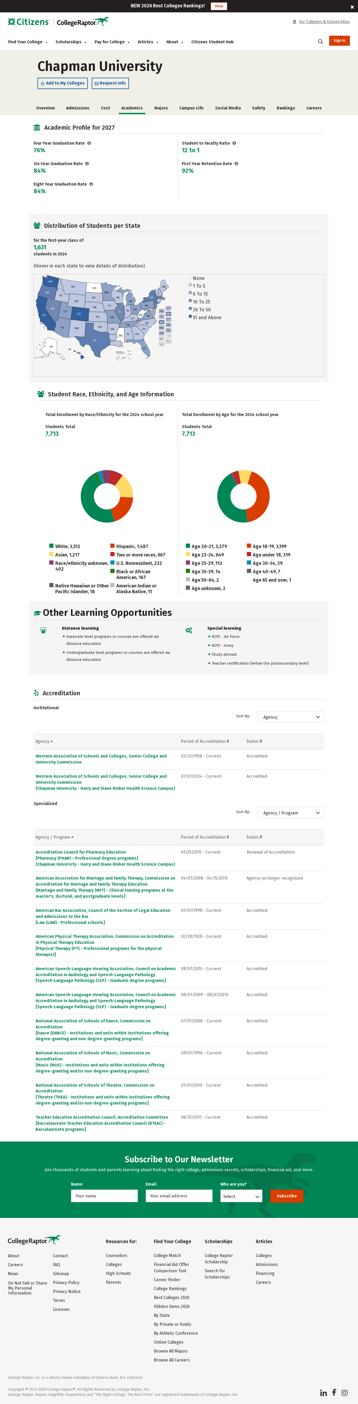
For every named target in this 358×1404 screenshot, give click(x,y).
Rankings (286, 108)
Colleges (114, 1264)
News (13, 1273)
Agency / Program (280, 813)
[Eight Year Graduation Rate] (91, 184)
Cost (105, 108)
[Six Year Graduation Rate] (87, 163)
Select (229, 1196)
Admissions (77, 108)
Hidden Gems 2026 (172, 1306)
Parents (113, 1282)
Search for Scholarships (217, 1274)
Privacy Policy (66, 1282)
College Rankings (170, 1288)
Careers (314, 108)
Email (151, 1184)
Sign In (339, 40)
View (219, 6)
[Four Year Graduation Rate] (89, 143)
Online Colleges (168, 1342)
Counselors (116, 1255)
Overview (45, 108)
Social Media (228, 108)
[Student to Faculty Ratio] (234, 143)
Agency (270, 717)
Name (77, 1184)
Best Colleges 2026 (171, 1297)
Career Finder (167, 1279)
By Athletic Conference (176, 1333)
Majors (161, 108)
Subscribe (287, 1195)
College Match (167, 1255)
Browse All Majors (171, 1351)
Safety (258, 108)
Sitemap (61, 1273)
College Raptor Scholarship (219, 1258)
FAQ (56, 1264)
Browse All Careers (172, 1360)
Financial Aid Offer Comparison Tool (171, 1267)
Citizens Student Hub (212, 41)
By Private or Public (173, 1324)
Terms (59, 1300)
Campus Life (191, 108)
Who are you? (233, 1184)
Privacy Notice (67, 1291)
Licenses (61, 1309)
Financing (265, 1273)
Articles (146, 41)
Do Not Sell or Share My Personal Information (27, 1288)
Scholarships (69, 41)
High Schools (118, 1273)
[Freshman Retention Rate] (236, 163)
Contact (60, 1255)
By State (162, 1315)
